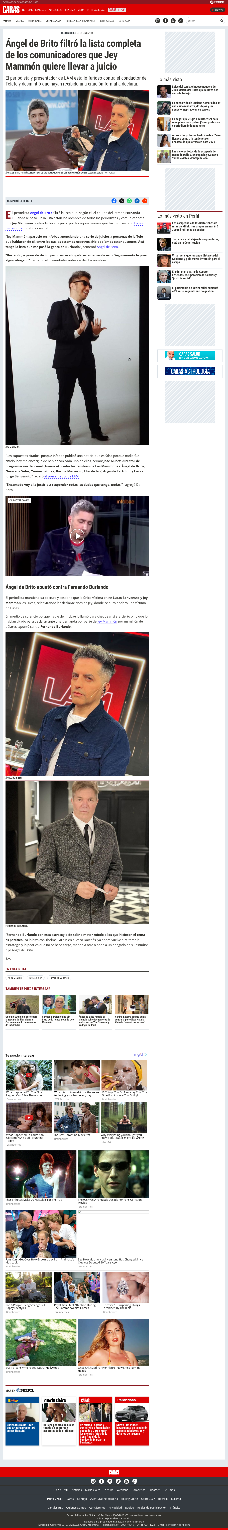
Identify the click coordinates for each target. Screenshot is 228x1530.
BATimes (169, 1490)
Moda (81, 10)
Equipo (129, 1507)
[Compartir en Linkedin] (137, 200)
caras (95, 1400)
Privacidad (115, 1507)
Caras (70, 1499)
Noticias (27, 10)
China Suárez (35, 21)
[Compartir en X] (121, 200)
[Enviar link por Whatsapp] (129, 200)
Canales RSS (55, 1507)
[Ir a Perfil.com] (217, 3)
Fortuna (108, 1490)
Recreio (163, 1499)
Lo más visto (169, 79)
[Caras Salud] (190, 359)
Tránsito (175, 1507)
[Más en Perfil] (25, 1390)
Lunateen (155, 1490)
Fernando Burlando (59, 977)
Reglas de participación (152, 1507)
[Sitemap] (134, 1481)
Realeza (70, 10)
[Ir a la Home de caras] (11, 12)
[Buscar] (221, 20)
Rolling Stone (129, 1499)
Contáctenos (97, 1507)
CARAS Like (117, 9)
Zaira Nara (124, 21)
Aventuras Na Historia (104, 1499)
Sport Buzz (148, 1499)
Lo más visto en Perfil (178, 216)
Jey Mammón (107, 621)
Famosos (40, 10)
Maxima (176, 1499)
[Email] (144, 200)
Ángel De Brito (15, 977)
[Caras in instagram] (157, 20)
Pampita (7, 21)
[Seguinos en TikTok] (180, 20)
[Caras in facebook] (165, 20)
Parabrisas (138, 1490)
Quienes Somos (76, 1507)
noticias (22, 1400)
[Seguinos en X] (173, 20)
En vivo (219, 9)
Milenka (20, 21)
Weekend (123, 1490)
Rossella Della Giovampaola (80, 21)
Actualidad (55, 10)
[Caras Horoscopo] (190, 374)
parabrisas (132, 1400)
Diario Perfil (60, 1490)
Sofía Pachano (107, 21)
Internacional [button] (96, 10)
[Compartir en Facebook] (114, 200)
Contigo (82, 1499)
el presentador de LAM (61, 476)
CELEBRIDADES (68, 33)
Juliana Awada (53, 21)
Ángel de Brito (41, 212)
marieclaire (59, 1400)
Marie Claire (92, 1490)
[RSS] (126, 1481)
